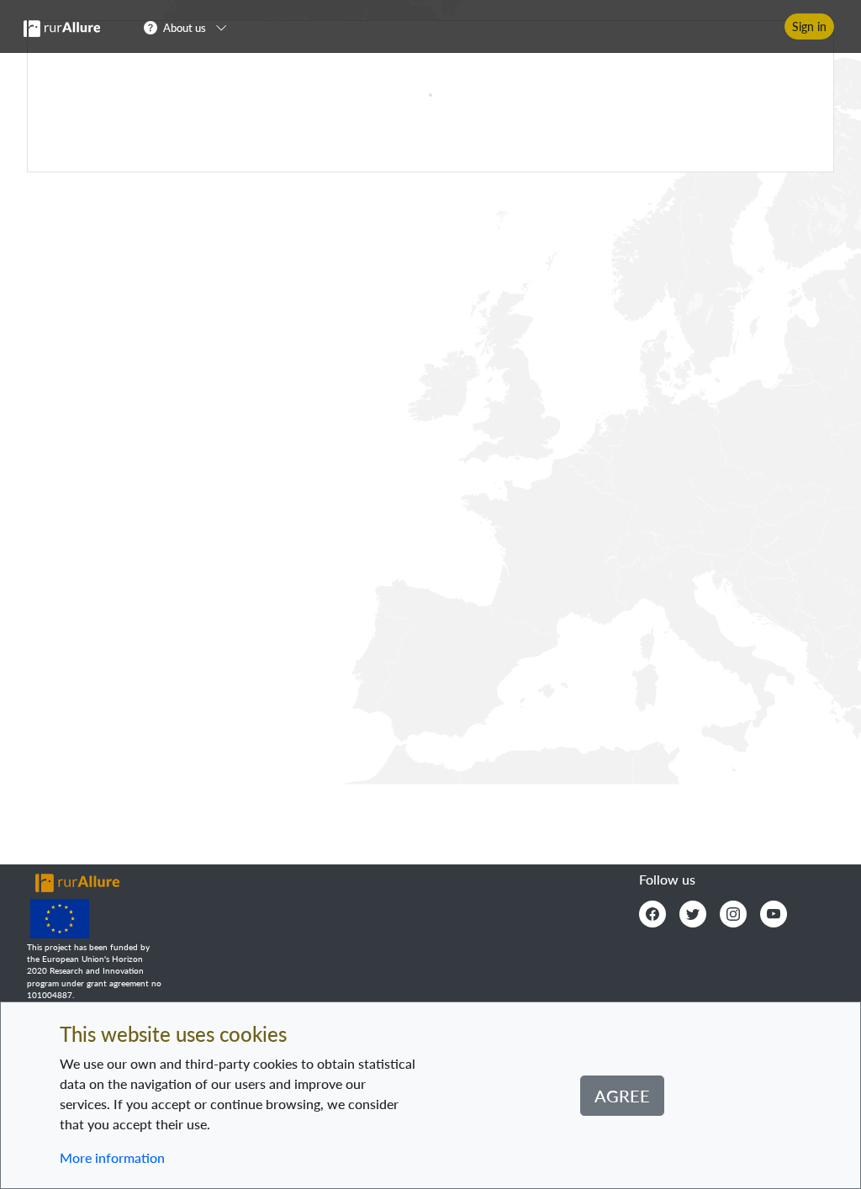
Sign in (809, 26)
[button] (190, 27)
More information (112, 1157)
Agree (622, 1096)
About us (185, 27)
